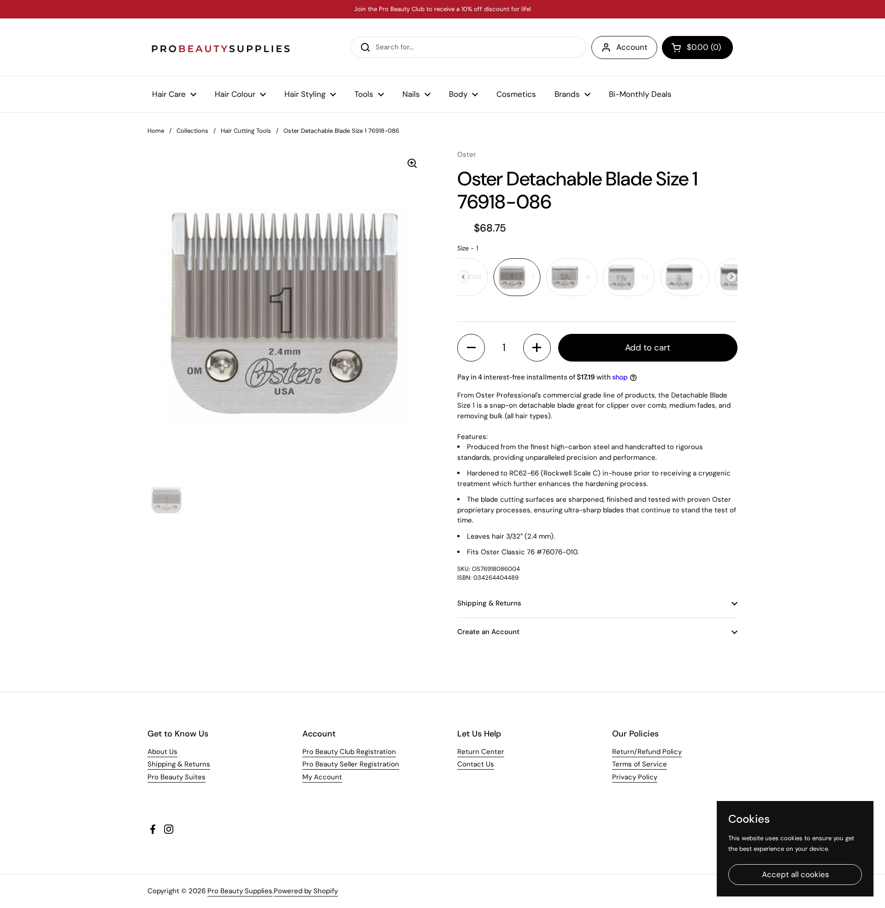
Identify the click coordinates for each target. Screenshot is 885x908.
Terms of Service (639, 764)
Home (156, 131)
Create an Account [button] (488, 631)
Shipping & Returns (179, 764)
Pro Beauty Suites (177, 777)
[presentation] (463, 277)
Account (632, 47)
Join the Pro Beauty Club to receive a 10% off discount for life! (442, 9)
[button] (697, 47)
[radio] (517, 277)
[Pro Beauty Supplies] (221, 47)
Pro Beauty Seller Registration (350, 764)
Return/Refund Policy (647, 751)
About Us (162, 751)
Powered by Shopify (306, 891)
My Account (322, 777)
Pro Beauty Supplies (239, 891)
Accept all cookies (795, 874)
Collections (192, 131)
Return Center (480, 751)
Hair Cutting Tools (246, 131)
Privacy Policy (634, 777)
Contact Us (475, 764)
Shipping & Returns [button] (489, 603)
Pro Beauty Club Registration (349, 751)
